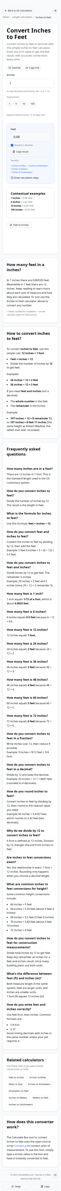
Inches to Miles (38, 1077)
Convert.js (20, 1146)
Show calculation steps (26, 177)
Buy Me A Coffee (43, 1174)
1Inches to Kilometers (38, 166)
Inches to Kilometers (39, 1084)
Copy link (34, 67)
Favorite (16, 67)
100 (32, 103)
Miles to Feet (16, 1084)
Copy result (22, 151)
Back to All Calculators (20, 10)
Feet (13, 129)
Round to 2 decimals (24, 145)
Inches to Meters (18, 1097)
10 (23, 103)
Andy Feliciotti (34, 1178)
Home (6, 17)
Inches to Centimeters (21, 1104)
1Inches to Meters (19, 169)
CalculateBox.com (26, 1174)
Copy (47, 1186)
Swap (18, 1186)
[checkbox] (12, 145)
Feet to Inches (21, 224)
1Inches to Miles (18, 166)
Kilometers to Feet (18, 1090)
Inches (11, 75)
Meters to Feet (40, 1097)
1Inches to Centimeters (21, 172)
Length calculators (22, 17)
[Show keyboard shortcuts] (55, 1175)
